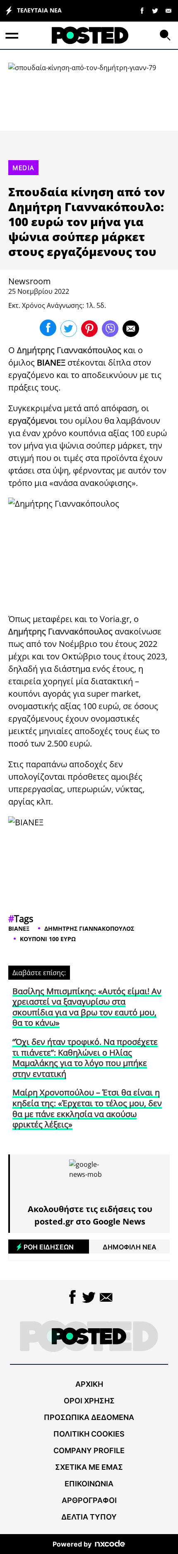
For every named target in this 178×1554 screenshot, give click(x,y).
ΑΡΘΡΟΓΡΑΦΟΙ (89, 1500)
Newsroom (29, 281)
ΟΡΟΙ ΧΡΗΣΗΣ (89, 1400)
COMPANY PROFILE (89, 1450)
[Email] (168, 10)
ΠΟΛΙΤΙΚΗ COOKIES (89, 1434)
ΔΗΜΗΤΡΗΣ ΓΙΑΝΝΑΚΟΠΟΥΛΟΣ (89, 928)
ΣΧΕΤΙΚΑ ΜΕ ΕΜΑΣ (89, 1467)
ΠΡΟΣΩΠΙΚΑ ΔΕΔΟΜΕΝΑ (89, 1417)
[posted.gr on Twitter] (155, 10)
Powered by (72, 1544)
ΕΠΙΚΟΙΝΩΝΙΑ (89, 1483)
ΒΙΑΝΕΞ (18, 928)
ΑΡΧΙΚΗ (89, 1384)
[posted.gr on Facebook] (142, 10)
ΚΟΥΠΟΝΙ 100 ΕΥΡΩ (48, 939)
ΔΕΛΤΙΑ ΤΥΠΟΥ (89, 1517)
